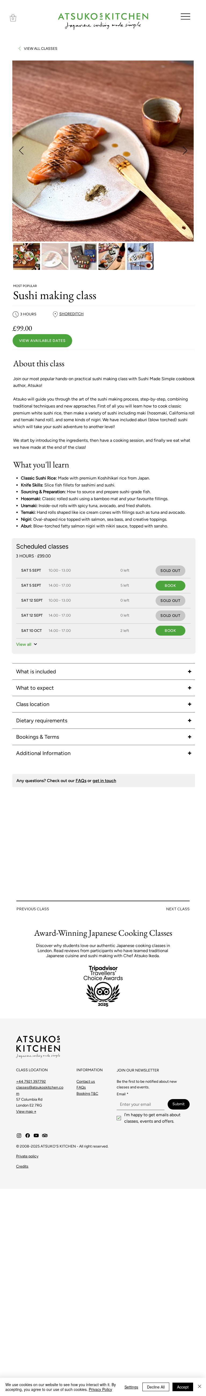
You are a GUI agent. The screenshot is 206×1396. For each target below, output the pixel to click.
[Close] (199, 1387)
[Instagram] (19, 1135)
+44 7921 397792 (31, 1081)
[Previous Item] (21, 151)
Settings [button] (131, 1387)
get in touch (104, 780)
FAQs (81, 780)
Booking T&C (87, 1093)
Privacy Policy (100, 1389)
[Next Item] (184, 151)
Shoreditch (71, 314)
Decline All (156, 1387)
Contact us (85, 1081)
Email (122, 1094)
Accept (183, 1387)
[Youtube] (36, 1135)
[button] (13, 17)
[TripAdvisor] (45, 1135)
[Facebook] (28, 1135)
